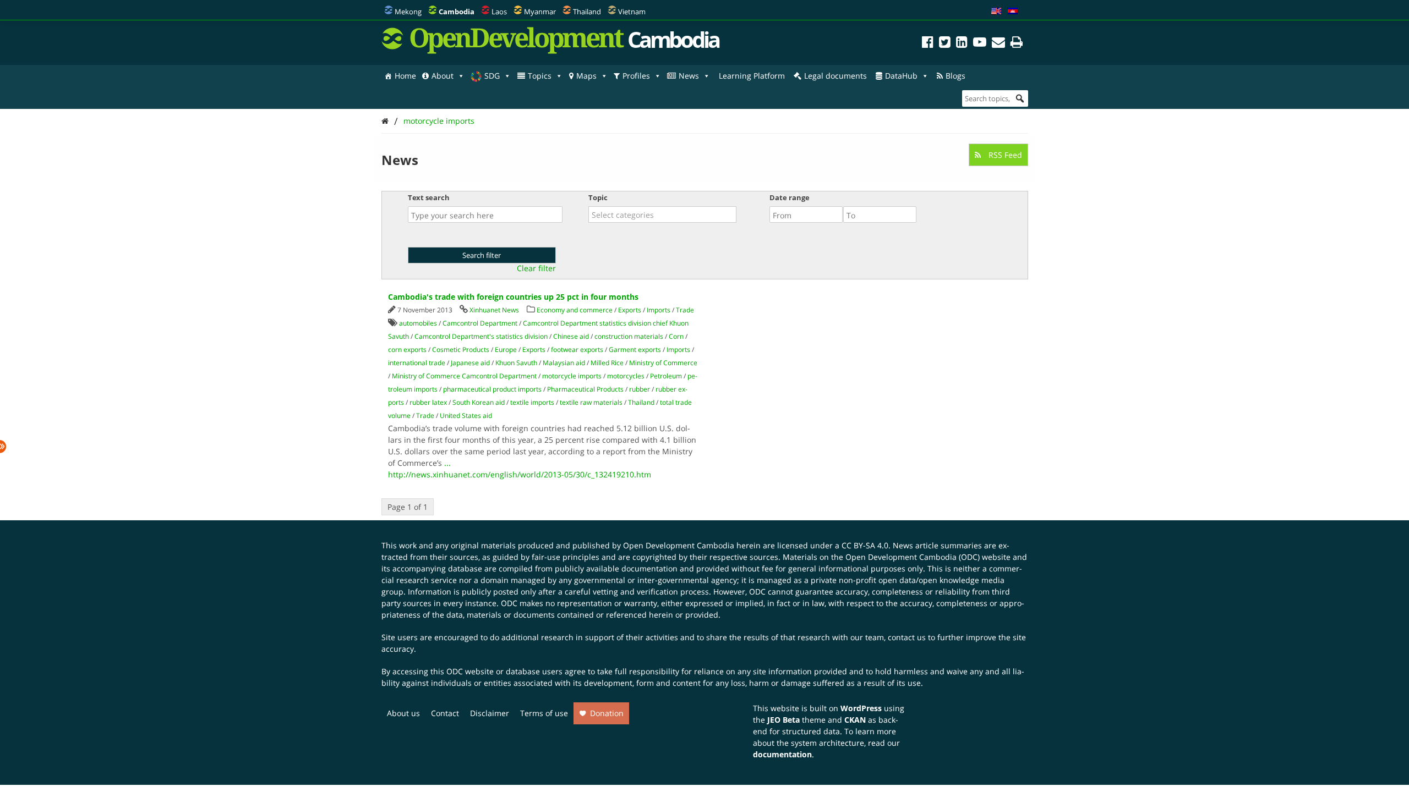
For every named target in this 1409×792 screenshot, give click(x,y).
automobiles (418, 323)
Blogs (955, 75)
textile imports (532, 402)
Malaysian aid (564, 362)
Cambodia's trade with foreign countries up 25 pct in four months (513, 297)
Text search (429, 197)
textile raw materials (591, 402)
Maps (586, 75)
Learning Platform (752, 75)
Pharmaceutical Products (585, 389)
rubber (639, 389)
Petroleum (666, 376)
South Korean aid (478, 402)
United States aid (466, 415)
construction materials (628, 336)
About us (403, 713)
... (447, 463)
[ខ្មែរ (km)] (1013, 11)
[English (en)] (996, 11)
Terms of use (544, 713)
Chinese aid (571, 336)
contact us (907, 637)
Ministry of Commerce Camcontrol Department (464, 376)
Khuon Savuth (516, 362)
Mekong (408, 11)
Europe (506, 349)
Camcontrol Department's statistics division (481, 336)
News (689, 75)
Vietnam (632, 11)
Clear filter (536, 268)
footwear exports (577, 349)
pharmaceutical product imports (492, 389)
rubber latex (428, 402)
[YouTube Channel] (979, 43)
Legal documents (835, 75)
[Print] (1017, 43)
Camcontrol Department (480, 323)
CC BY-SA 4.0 (865, 545)
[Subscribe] (998, 43)
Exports (629, 310)
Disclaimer (489, 713)
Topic (598, 197)
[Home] (385, 121)
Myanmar (540, 11)
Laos (499, 11)
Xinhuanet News (494, 310)
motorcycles (626, 376)
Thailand (587, 11)
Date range (789, 197)
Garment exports (635, 349)
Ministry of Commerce (663, 362)
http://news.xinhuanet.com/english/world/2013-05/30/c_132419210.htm (519, 474)
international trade (416, 362)
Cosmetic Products (460, 349)
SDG (492, 75)
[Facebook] (927, 43)
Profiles (636, 75)
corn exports (407, 349)
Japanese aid (470, 362)
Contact (445, 713)
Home (405, 75)
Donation (607, 713)
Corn (676, 336)
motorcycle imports (438, 121)
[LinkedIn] (962, 43)
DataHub (901, 75)
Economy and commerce (575, 310)
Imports (658, 310)
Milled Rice (607, 362)
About (443, 75)
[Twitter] (945, 43)
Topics (539, 75)
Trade (685, 310)
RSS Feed (1004, 155)
